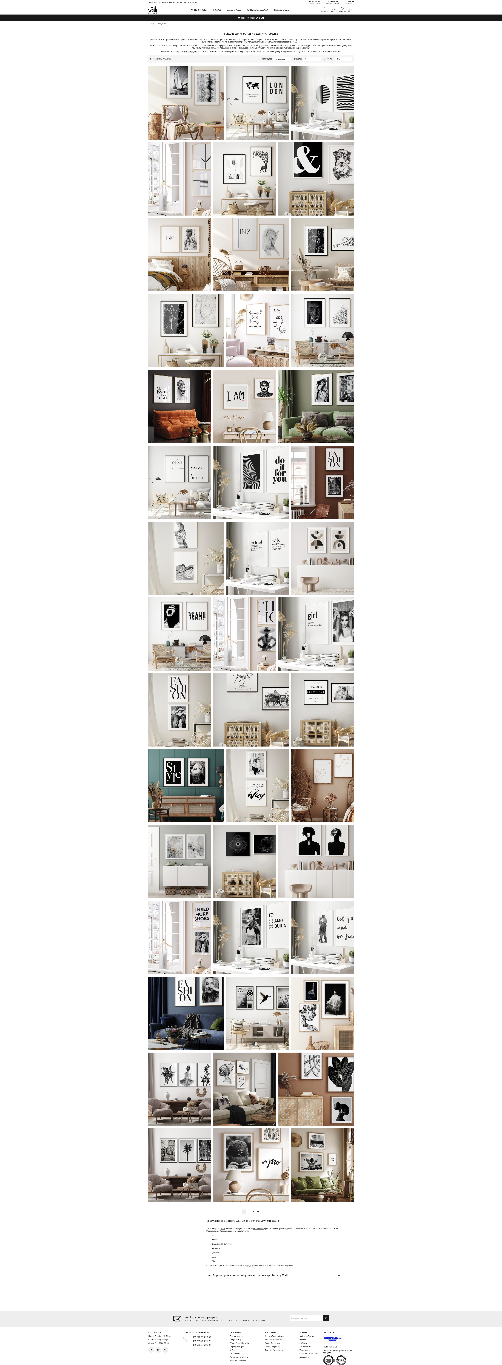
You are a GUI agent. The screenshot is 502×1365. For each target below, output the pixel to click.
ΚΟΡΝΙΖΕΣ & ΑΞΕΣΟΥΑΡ (257, 10)
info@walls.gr (162, 1340)
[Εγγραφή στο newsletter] (326, 1318)
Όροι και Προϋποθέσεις (274, 1336)
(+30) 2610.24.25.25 (200, 1341)
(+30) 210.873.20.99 (200, 1337)
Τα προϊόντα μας (237, 1340)
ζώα (213, 1261)
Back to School (252, 18)
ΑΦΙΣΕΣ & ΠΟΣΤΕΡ (199, 10)
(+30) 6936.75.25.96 (200, 1345)
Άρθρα (232, 1350)
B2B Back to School (238, 1361)
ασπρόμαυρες (256, 39)
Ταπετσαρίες (305, 1350)
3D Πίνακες (304, 1343)
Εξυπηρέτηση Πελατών (239, 1343)
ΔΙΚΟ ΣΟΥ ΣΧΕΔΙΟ (281, 10)
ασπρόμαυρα (258, 1229)
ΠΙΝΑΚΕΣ (217, 10)
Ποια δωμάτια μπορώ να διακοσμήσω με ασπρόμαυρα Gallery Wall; (247, 1275)
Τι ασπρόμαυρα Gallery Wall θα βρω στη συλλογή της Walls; (242, 1220)
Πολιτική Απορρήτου (273, 1340)
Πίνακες (303, 1340)
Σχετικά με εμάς (236, 1336)
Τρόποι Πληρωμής (272, 1347)
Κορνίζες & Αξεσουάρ (309, 1354)
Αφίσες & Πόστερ (307, 1336)
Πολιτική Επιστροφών (274, 1350)
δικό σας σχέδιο (191, 51)
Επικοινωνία (235, 1354)
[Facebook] (151, 1350)
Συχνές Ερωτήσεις (238, 1347)
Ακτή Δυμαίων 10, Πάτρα (160, 1336)
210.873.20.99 (175, 2)
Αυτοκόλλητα (305, 1347)
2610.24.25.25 (190, 2)
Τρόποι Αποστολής (273, 1343)
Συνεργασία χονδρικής (239, 1357)
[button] (324, 10)
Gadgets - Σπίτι (349, 2)
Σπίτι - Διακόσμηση (315, 2)
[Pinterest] (165, 1350)
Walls (223, 1229)
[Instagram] (158, 1350)
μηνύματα (216, 1248)
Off (259, 18)
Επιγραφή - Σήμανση (332, 2)
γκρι (308, 48)
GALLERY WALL (234, 10)
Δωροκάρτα (304, 1357)
